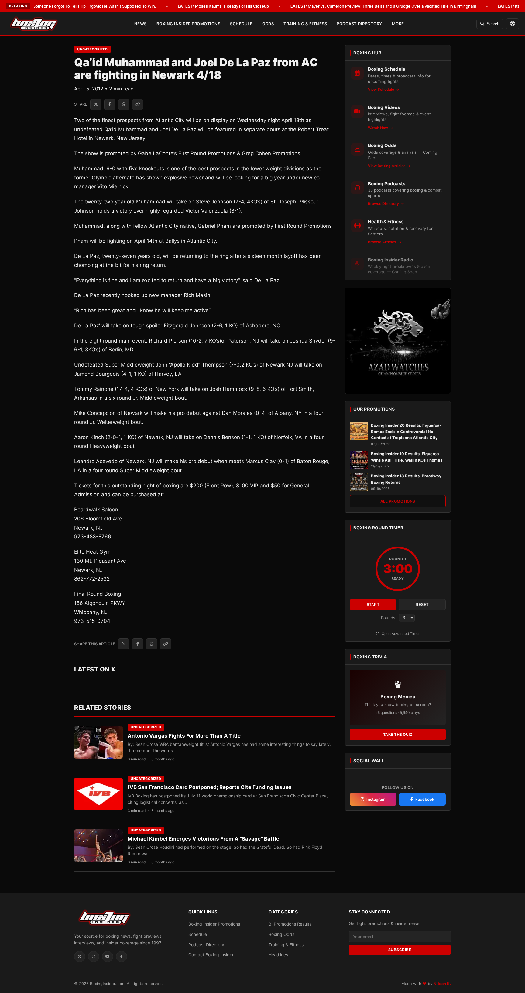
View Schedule (381, 89)
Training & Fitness (305, 23)
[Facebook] (121, 956)
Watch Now (378, 127)
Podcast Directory (359, 23)
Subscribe (400, 949)
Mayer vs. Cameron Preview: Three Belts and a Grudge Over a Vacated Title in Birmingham (383, 6)
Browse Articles (382, 242)
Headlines (278, 954)
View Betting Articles (387, 165)
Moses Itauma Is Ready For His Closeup (223, 6)
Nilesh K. (442, 983)
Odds (268, 23)
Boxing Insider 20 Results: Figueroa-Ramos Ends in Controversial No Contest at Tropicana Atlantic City (406, 431)
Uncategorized (92, 49)
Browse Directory (384, 203)
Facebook (424, 799)
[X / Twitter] (79, 956)
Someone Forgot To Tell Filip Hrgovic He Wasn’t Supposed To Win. (86, 6)
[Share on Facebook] (109, 104)
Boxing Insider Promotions (188, 23)
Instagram (376, 799)
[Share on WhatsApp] (123, 104)
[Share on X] (95, 104)
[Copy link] (137, 104)
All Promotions (397, 501)
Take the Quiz (398, 734)
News (140, 23)
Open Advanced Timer (400, 633)
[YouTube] (107, 956)
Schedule (241, 23)
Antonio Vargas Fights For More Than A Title (184, 736)
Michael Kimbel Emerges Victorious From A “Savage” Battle (203, 839)
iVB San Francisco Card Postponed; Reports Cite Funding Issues (210, 787)
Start (373, 604)
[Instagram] (93, 956)
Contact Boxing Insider (211, 954)
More (398, 23)
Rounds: (389, 617)
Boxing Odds (281, 934)
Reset (422, 604)
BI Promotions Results (290, 923)
